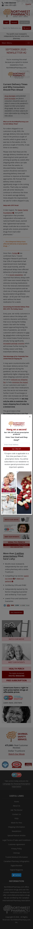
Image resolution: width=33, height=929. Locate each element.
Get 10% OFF (16, 449)
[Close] (29, 416)
